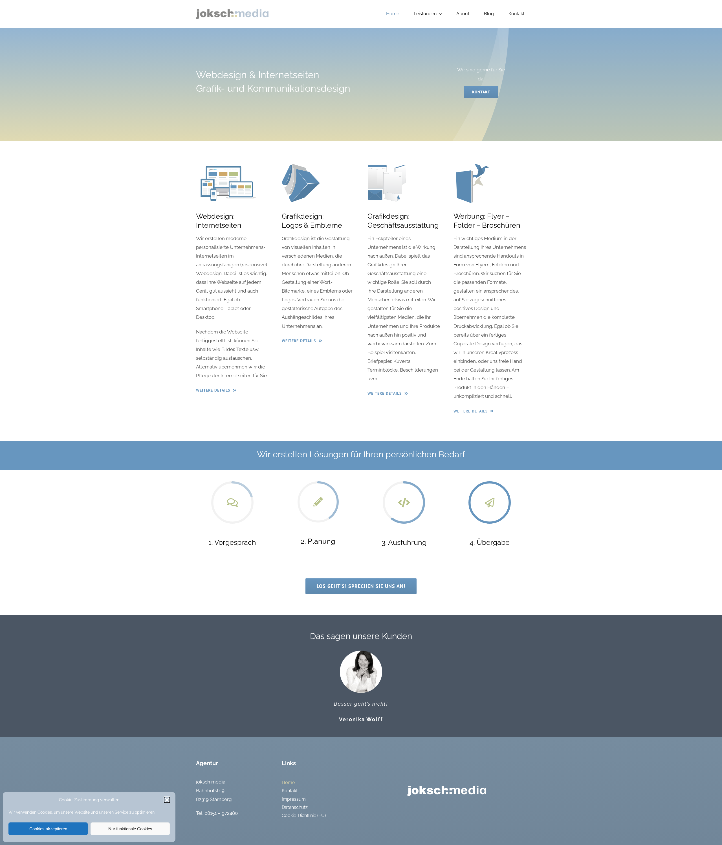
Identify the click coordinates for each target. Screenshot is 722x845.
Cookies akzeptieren (48, 828)
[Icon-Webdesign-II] (227, 166)
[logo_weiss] (446, 788)
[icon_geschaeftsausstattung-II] (386, 166)
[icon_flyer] (473, 166)
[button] (167, 800)
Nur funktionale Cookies (130, 828)
